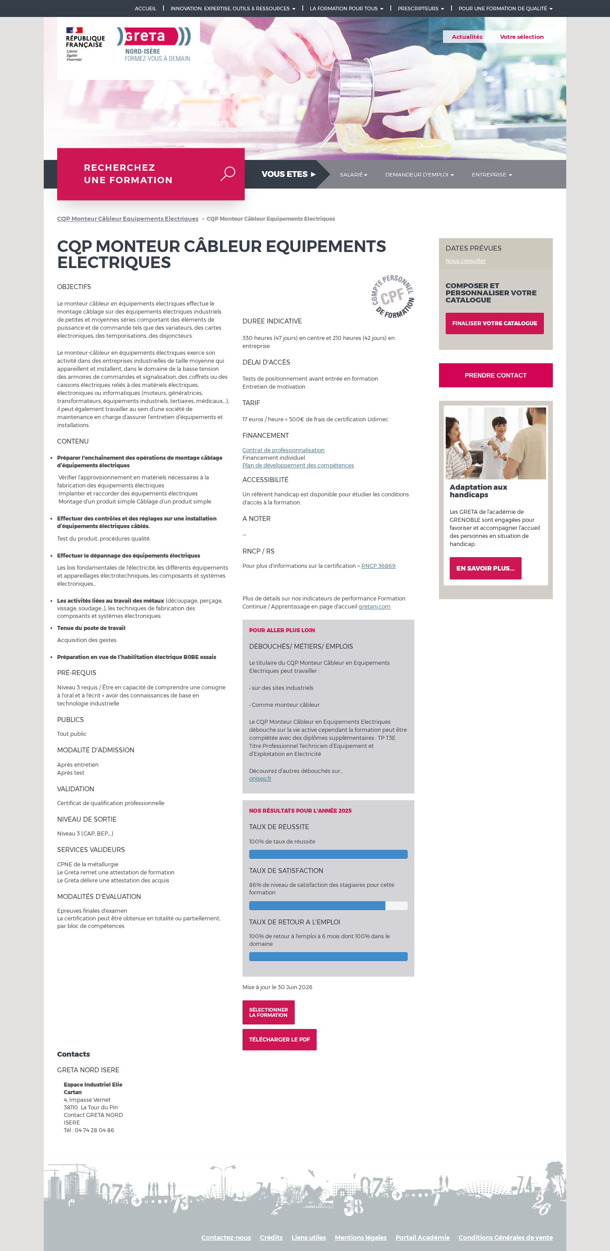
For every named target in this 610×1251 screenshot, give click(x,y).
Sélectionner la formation (268, 1012)
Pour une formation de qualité (503, 8)
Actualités (467, 36)
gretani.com (375, 606)
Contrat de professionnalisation (283, 450)
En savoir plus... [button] (485, 568)
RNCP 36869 (378, 566)
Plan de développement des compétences (298, 465)
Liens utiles (309, 1238)
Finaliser (494, 323)
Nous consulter (466, 260)
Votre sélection (522, 36)
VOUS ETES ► (290, 174)
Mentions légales (361, 1238)
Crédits (271, 1238)
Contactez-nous (226, 1238)
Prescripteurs (419, 8)
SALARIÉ (351, 174)
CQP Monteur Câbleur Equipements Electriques (127, 218)
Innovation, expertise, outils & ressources (231, 8)
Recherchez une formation (128, 174)
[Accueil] (128, 48)
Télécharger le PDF (279, 1039)
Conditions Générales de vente (506, 1238)
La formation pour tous (344, 8)
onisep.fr (260, 778)
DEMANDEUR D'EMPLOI (417, 174)
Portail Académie (423, 1238)
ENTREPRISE (490, 174)
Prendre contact (496, 375)
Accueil (145, 8)
